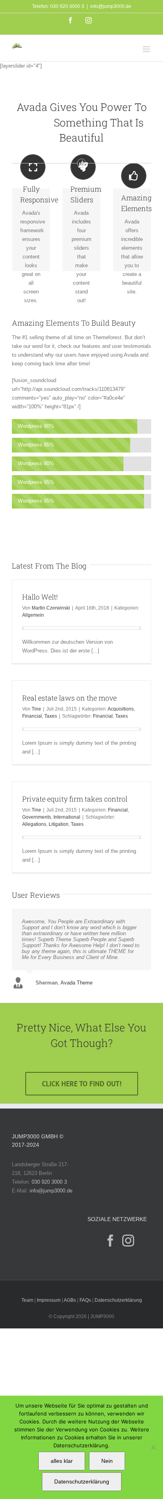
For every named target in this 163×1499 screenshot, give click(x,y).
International (66, 817)
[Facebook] (110, 1241)
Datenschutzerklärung (118, 1300)
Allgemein (33, 615)
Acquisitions (121, 709)
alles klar (62, 1461)
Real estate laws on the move (69, 698)
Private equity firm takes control (74, 799)
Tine (36, 709)
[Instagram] (128, 1241)
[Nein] (153, 1447)
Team (27, 1300)
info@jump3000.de (110, 6)
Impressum (49, 1300)
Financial (32, 716)
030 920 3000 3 (49, 1182)
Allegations (34, 824)
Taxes (50, 716)
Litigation (58, 824)
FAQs (85, 1300)
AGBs (70, 1300)
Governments (36, 817)
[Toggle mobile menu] (147, 49)
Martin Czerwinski (51, 608)
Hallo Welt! (40, 597)
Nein (107, 1461)
